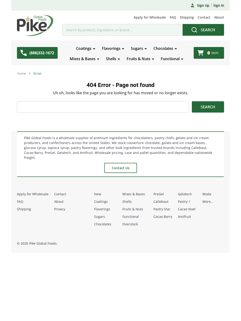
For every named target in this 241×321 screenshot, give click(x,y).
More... (207, 201)
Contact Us (120, 168)
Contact (204, 17)
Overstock (130, 224)
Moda (206, 194)
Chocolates (163, 48)
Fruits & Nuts (138, 58)
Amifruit (184, 216)
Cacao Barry (162, 216)
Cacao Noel (187, 209)
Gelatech (185, 194)
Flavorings (111, 48)
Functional (170, 58)
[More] (94, 48)
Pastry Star (161, 209)
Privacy (59, 209)
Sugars (137, 48)
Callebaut (161, 201)
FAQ (173, 17)
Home (21, 73)
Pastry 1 (184, 201)
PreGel (158, 194)
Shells (111, 58)
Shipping (187, 17)
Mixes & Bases (83, 58)
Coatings (84, 48)
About (219, 17)
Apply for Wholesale (150, 17)
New (97, 194)
